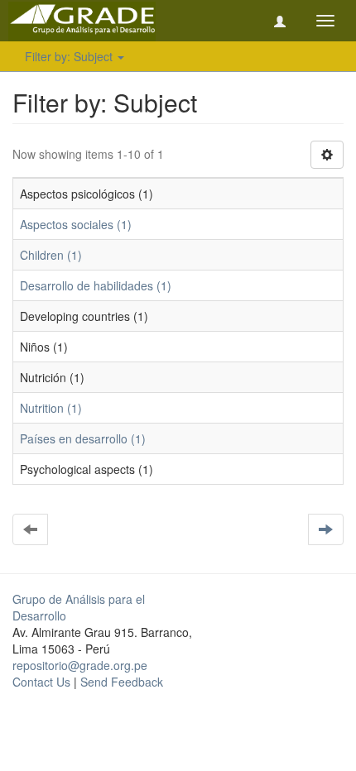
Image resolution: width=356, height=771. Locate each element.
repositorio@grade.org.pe (79, 665)
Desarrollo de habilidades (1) (95, 285)
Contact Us (41, 681)
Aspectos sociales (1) (76, 224)
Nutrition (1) (51, 408)
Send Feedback (121, 681)
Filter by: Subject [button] (70, 56)
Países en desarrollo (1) (83, 438)
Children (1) (51, 255)
